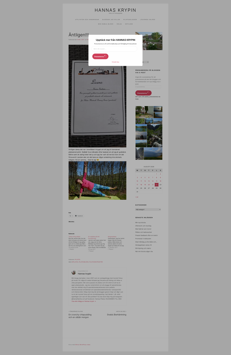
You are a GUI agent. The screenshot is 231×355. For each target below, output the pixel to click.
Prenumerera (99, 56)
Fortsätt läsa (115, 62)
